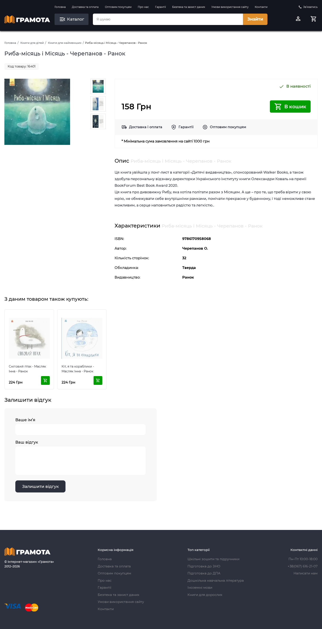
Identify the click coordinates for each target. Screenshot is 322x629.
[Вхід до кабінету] (298, 19)
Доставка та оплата (85, 7)
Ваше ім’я (25, 420)
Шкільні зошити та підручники (213, 559)
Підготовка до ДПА (204, 573)
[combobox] (168, 19)
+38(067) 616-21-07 (303, 566)
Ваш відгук (26, 442)
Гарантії (160, 7)
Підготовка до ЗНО (204, 566)
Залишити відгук (40, 486)
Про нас (143, 7)
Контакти (261, 7)
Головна (60, 7)
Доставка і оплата (145, 127)
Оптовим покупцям (118, 7)
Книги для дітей (32, 42)
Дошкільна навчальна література (216, 580)
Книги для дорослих (205, 595)
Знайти (255, 19)
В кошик (295, 107)
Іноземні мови (200, 587)
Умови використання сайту (230, 7)
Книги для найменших (64, 42)
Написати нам (306, 573)
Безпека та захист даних (188, 7)
